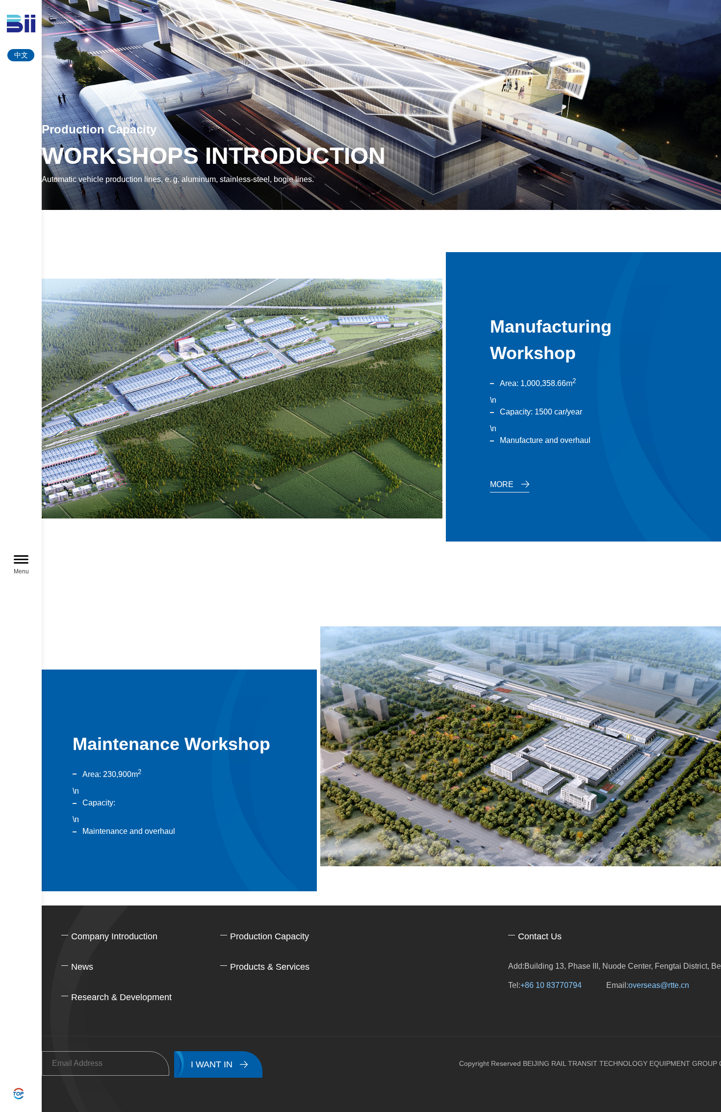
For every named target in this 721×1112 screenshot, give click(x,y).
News (82, 967)
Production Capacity (269, 936)
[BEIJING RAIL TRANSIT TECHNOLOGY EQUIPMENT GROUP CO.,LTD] (21, 23)
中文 (21, 55)
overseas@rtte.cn (658, 985)
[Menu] (21, 560)
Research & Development (121, 997)
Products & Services (269, 967)
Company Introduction (114, 936)
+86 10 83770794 (551, 985)
